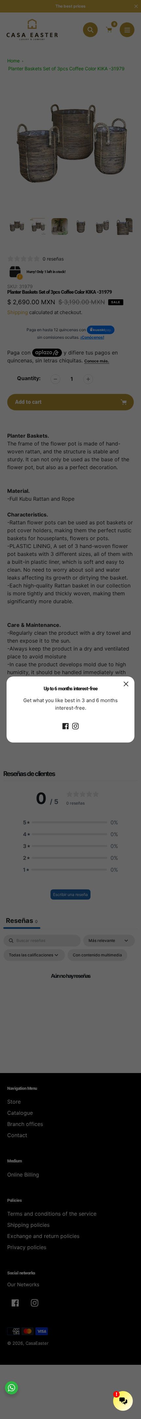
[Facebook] (65, 725)
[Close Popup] (126, 684)
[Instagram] (75, 725)
